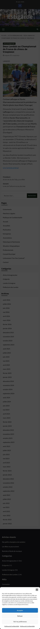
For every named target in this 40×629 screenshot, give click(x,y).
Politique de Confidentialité (11, 626)
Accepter (20, 610)
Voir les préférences (20, 621)
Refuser (20, 616)
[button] (37, 590)
